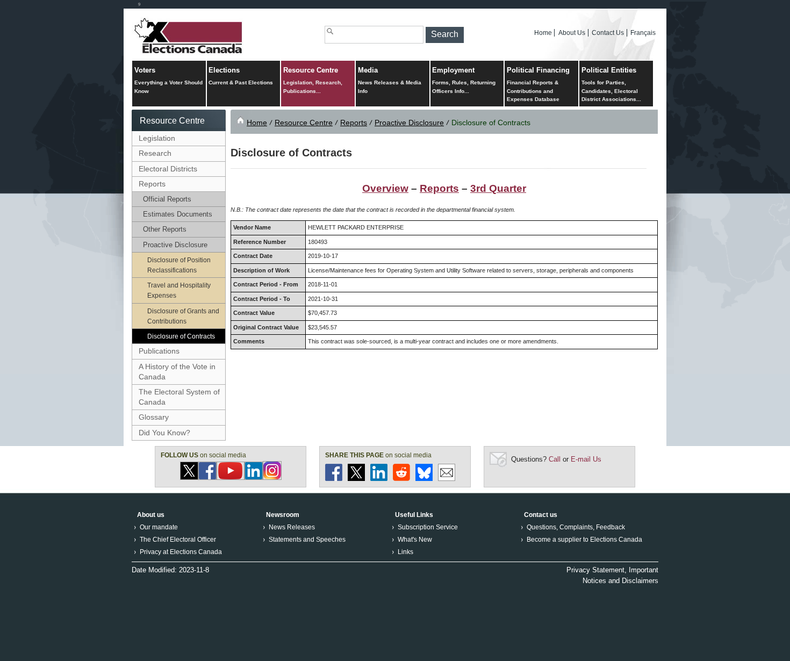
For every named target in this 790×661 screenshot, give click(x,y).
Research (155, 153)
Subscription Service (428, 527)
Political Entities (611, 84)
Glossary (154, 417)
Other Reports (164, 229)
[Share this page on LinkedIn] (378, 479)
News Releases (292, 527)
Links (405, 552)
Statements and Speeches (307, 539)
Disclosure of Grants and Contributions (183, 316)
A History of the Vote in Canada (177, 371)
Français (643, 33)
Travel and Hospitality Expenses (179, 290)
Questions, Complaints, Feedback (576, 527)
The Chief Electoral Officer (178, 539)
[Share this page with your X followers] (356, 479)
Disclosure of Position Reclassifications (179, 265)
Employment (463, 80)
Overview (385, 188)
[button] (445, 35)
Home (543, 33)
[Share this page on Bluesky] (424, 479)
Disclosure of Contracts (181, 336)
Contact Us (608, 33)
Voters (168, 80)
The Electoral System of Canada (179, 396)
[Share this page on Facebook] (333, 479)
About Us (571, 33)
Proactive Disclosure (175, 245)
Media (389, 80)
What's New (415, 539)
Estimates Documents (177, 214)
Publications (159, 351)
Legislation (157, 138)
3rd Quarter (498, 188)
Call (555, 459)
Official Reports (167, 199)
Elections (241, 76)
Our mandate (159, 527)
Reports (152, 183)
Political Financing (538, 84)
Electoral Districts (168, 168)
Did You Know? (164, 432)
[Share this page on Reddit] (401, 479)
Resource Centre (312, 80)
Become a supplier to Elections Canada (584, 539)
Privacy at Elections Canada (181, 552)
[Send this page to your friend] (446, 479)
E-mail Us (586, 459)
